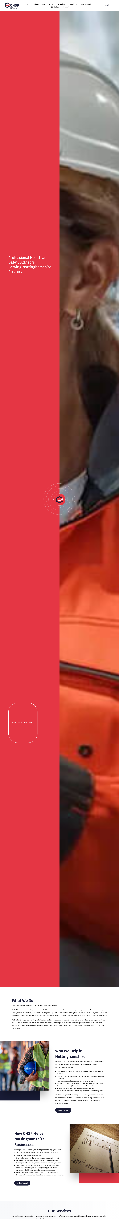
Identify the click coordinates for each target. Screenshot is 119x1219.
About (36, 4)
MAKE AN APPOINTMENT (23, 723)
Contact (66, 7)
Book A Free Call (63, 1110)
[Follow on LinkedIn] (107, 5)
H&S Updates (55, 7)
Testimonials (86, 4)
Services (44, 4)
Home (29, 4)
